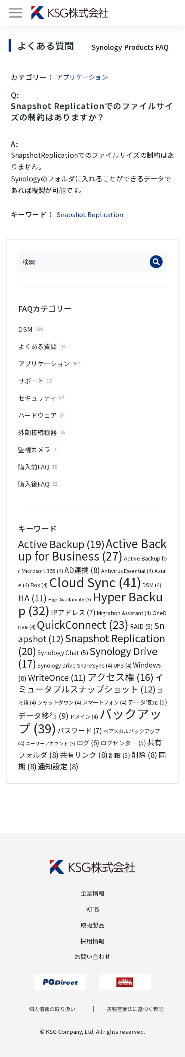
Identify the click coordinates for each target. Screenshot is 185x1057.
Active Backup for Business (92, 549)
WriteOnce (57, 677)
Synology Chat (62, 652)
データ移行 (43, 715)
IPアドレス (73, 612)
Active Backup (61, 543)
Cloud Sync (95, 582)
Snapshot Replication (89, 214)
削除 (144, 754)
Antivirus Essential (127, 571)
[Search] (156, 261)
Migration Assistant (124, 613)
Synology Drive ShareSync (74, 665)
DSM (151, 585)
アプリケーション (82, 76)
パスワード (79, 730)
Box (39, 585)
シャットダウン (59, 702)
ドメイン (84, 716)
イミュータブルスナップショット (90, 683)
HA (32, 597)
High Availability (69, 599)
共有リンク (84, 754)
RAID (141, 626)
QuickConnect (83, 624)
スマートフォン (104, 702)
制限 (119, 755)
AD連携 (82, 569)
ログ (88, 742)
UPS (123, 665)
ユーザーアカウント (50, 743)
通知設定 (58, 766)
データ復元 (147, 702)
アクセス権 (120, 676)
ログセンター (123, 742)
